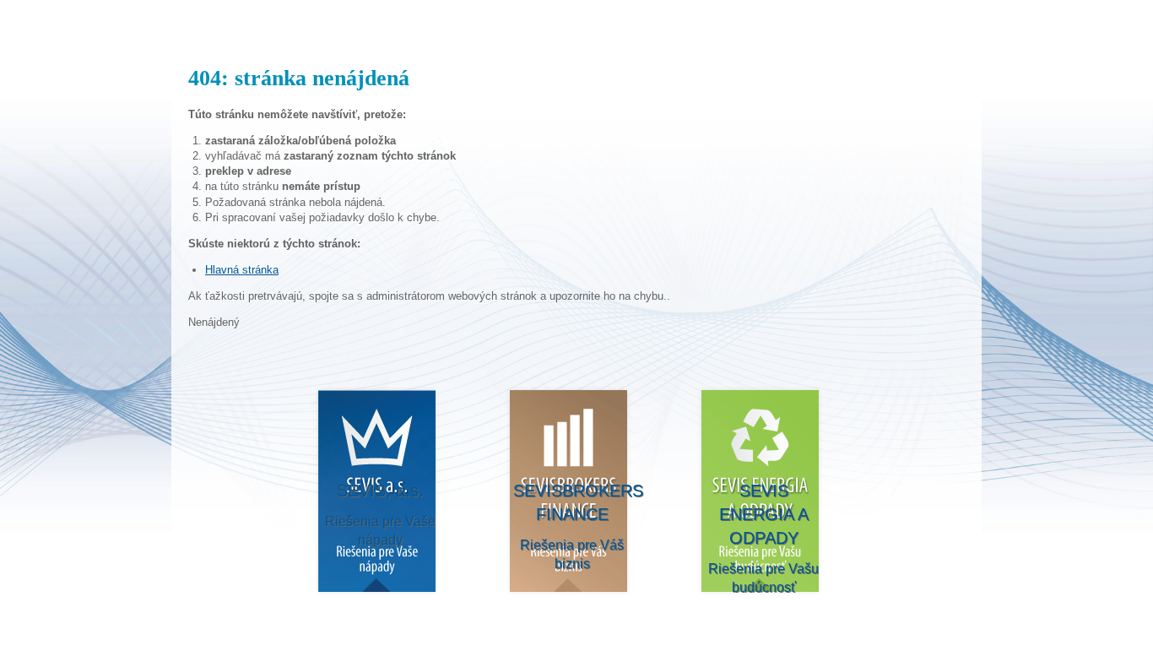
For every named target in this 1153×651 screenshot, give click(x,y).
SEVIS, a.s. (380, 514)
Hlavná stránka (242, 269)
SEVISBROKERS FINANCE (573, 526)
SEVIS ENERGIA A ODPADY (763, 536)
